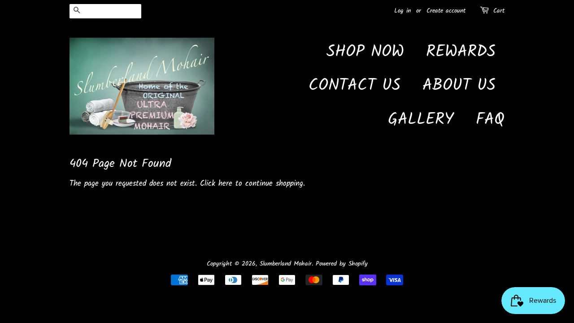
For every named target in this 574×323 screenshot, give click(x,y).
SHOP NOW (365, 52)
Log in (402, 11)
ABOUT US (459, 86)
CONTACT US (354, 86)
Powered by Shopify (342, 264)
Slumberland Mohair (286, 264)
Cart (498, 11)
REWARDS (461, 52)
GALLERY (421, 120)
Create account (445, 11)
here (225, 184)
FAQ (490, 120)
